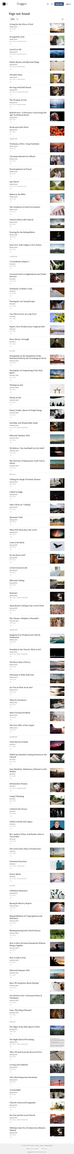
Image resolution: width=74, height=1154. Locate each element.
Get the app (44, 1148)
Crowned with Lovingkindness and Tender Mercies (28, 275)
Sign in (68, 4)
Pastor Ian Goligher (22, 92)
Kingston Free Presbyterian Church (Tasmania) (25, 636)
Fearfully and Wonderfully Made (24, 423)
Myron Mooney (21, 66)
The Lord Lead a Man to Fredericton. (25, 849)
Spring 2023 (13, 893)
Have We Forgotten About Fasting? (24, 983)
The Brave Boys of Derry (20, 662)
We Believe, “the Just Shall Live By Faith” (27, 448)
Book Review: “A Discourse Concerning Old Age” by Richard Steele (28, 114)
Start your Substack (33, 1148)
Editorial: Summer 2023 (20, 970)
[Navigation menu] (5, 4)
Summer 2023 (14, 906)
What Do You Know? (18, 700)
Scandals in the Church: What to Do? (25, 649)
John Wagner (20, 866)
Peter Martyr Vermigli (19, 339)
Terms (41, 1145)
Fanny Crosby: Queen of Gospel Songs (26, 410)
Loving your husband (19, 1065)
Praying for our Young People (22, 301)
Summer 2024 (14, 361)
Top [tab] (17, 19)
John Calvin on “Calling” (20, 505)
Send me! (13, 593)
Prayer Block (15, 874)
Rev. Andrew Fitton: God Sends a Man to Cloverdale (27, 835)
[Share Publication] (52, 4)
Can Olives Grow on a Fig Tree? (23, 314)
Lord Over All (15, 49)
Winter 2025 (13, 27)
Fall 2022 (12, 744)
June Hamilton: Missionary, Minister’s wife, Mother (28, 770)
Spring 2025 (13, 52)
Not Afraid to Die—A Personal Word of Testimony (26, 997)
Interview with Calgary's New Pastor (26, 245)
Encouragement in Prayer (21, 169)
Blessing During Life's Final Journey (25, 930)
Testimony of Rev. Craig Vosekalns (24, 144)
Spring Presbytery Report (21, 903)
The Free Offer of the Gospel (22, 725)
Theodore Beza (16, 75)
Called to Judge (16, 492)
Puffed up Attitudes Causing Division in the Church (28, 756)
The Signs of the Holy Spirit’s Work (25, 1027)
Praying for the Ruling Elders (22, 232)
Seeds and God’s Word (19, 127)
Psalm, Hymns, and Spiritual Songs (24, 62)
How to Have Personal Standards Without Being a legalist (27, 944)
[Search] (48, 4)
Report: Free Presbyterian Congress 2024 (27, 327)
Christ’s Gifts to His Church (21, 220)
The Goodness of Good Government (25, 207)
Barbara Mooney (21, 104)
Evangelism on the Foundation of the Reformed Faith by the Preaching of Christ (28, 357)
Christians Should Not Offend (22, 156)
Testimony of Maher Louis (21, 289)
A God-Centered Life (18, 568)
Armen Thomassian (22, 427)
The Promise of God (18, 100)
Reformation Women (18, 784)
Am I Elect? (14, 182)
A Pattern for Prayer (18, 809)
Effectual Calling (17, 580)
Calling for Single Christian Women (25, 479)
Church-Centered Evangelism (22, 1103)
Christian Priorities (18, 861)
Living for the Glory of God (21, 24)
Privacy (37, 1145)
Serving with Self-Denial (20, 87)
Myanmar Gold (16, 517)
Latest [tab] (12, 19)
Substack (29, 1152)
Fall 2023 (12, 759)
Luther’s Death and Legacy (21, 822)
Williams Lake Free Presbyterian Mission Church (27, 1129)
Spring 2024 (13, 482)
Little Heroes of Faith (19, 742)
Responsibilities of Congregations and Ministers (26, 917)
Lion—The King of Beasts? (20, 1010)
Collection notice (48, 1145)
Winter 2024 (13, 146)
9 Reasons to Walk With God (22, 675)
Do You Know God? (17, 555)
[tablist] (14, 19)
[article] (37, 27)
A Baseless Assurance (19, 891)
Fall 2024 (12, 264)
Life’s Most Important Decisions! (23, 1077)
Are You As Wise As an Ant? (21, 687)
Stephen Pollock (22, 41)
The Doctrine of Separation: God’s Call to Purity (27, 462)
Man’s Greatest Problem (20, 713)
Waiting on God (16, 385)
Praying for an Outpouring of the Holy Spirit (26, 371)
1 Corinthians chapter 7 (20, 261)
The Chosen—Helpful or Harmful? (24, 618)
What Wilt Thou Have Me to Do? (23, 530)
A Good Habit (15, 1090)
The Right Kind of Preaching (22, 1039)
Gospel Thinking (17, 796)
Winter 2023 (13, 640)
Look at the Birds (17, 542)
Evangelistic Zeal (17, 37)
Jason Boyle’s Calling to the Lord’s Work (27, 606)
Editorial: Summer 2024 (20, 435)
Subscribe (59, 4)
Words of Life (15, 398)
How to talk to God (18, 958)
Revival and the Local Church (22, 1115)
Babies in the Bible (17, 194)
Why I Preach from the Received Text (26, 1052)
